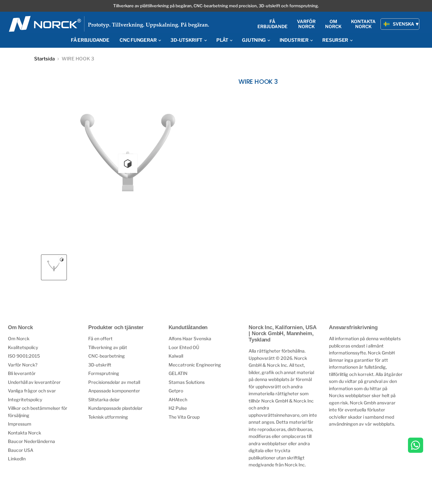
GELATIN (178, 373)
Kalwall (176, 356)
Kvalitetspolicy (23, 347)
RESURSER (335, 40)
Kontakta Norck (24, 432)
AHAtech (178, 399)
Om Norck (18, 338)
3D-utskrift (99, 364)
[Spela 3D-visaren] (127, 163)
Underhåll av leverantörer (34, 382)
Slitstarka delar (104, 399)
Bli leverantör (22, 373)
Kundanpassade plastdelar (115, 408)
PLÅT (222, 40)
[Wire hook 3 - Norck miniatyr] (53, 267)
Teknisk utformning (108, 417)
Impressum (19, 424)
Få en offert (100, 338)
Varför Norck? (22, 364)
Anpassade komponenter (114, 390)
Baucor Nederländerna (31, 441)
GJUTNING (254, 40)
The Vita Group (184, 417)
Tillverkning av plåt (107, 347)
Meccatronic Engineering (195, 364)
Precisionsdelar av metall (114, 382)
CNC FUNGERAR (138, 40)
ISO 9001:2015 (24, 356)
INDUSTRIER (295, 40)
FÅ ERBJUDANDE (90, 40)
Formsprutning (103, 373)
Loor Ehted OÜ (184, 347)
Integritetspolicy (25, 399)
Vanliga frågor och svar (32, 390)
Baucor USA (20, 450)
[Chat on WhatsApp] (415, 446)
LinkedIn (17, 458)
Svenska (403, 24)
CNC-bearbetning (106, 356)
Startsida (44, 59)
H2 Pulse (178, 408)
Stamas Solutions (187, 382)
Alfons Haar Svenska (190, 338)
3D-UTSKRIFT (186, 40)
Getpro (176, 390)
